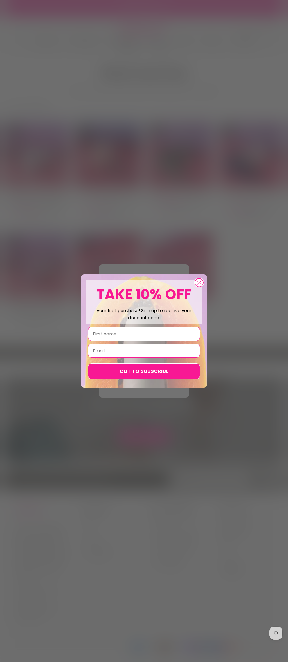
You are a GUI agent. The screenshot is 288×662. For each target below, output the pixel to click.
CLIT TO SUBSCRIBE (144, 371)
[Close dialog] (199, 282)
